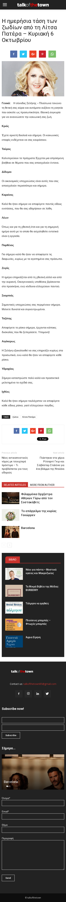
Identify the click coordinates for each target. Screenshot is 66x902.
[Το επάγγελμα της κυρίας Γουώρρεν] (10, 515)
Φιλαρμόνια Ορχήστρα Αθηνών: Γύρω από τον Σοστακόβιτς (36, 498)
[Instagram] (28, 693)
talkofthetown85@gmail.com (39, 684)
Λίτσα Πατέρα (28, 417)
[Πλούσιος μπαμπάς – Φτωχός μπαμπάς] (14, 625)
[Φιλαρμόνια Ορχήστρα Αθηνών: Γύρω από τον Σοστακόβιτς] (10, 498)
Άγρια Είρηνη (33, 637)
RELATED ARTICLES (15, 484)
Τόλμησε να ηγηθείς (37, 603)
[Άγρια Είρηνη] (14, 642)
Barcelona (28, 528)
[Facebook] (18, 693)
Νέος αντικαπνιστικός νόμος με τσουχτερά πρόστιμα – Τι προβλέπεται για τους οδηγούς (15, 465)
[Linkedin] (37, 693)
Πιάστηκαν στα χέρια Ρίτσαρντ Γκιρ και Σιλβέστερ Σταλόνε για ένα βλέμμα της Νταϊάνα (50, 463)
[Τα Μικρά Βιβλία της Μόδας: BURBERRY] (14, 591)
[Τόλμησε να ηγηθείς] (14, 608)
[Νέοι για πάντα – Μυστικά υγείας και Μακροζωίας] (14, 574)
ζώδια (15, 417)
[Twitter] (47, 693)
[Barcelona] (10, 532)
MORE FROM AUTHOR (42, 484)
